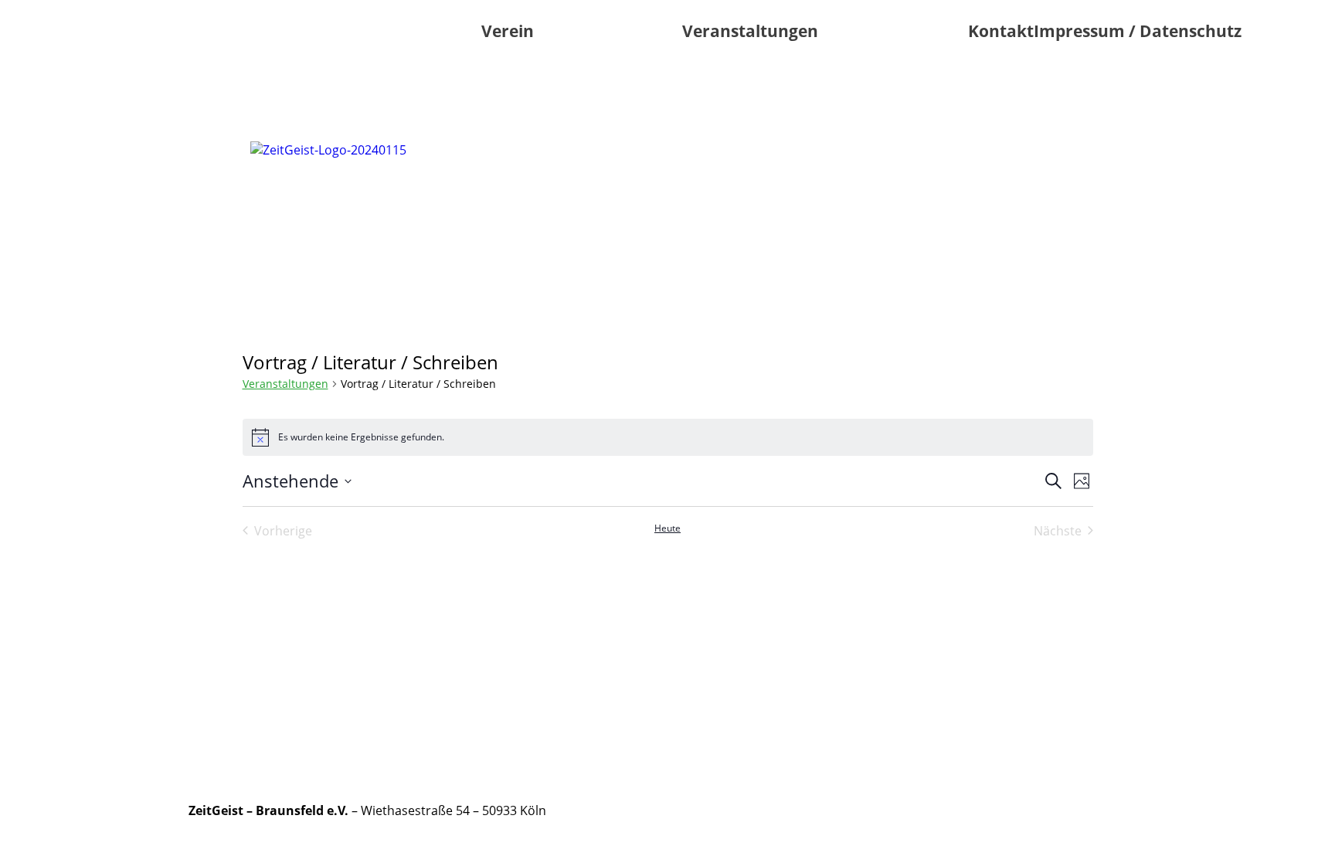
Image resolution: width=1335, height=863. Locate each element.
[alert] (668, 437)
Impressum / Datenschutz (1138, 31)
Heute (667, 528)
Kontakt (1001, 31)
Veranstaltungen (750, 31)
